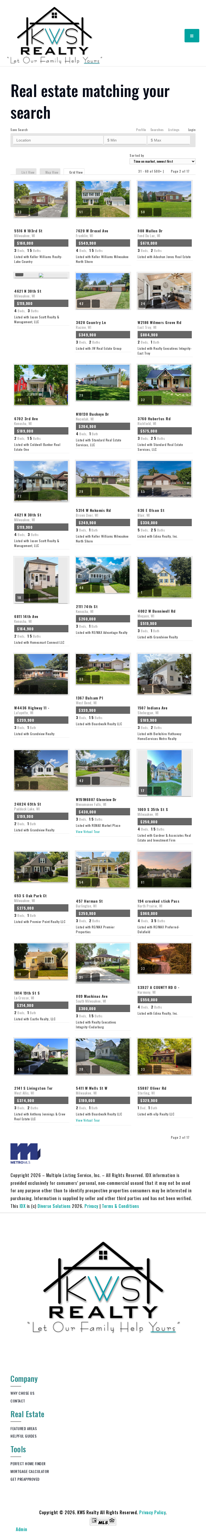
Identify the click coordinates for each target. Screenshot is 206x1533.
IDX (23, 1206)
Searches (157, 130)
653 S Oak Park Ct (30, 898)
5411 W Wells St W (92, 1090)
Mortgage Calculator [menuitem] (29, 1471)
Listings (174, 130)
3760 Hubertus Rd (154, 421)
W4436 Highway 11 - (31, 710)
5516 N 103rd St (28, 233)
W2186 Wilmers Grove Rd (159, 324)
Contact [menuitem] (17, 1401)
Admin (21, 1529)
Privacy (91, 1206)
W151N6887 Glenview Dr (96, 802)
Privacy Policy (152, 1512)
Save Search (19, 130)
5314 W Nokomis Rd (93, 512)
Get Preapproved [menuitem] (25, 1479)
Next (193, 171)
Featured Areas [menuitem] (23, 1428)
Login (192, 130)
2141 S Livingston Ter (33, 1090)
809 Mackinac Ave (92, 998)
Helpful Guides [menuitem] (23, 1436)
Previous (167, 171)
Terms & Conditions (120, 1206)
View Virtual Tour (88, 831)
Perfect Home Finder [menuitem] (28, 1463)
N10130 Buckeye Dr (92, 416)
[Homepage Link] (55, 35)
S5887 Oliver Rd (152, 1090)
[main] (103, 638)
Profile (141, 130)
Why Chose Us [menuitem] (22, 1393)
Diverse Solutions (54, 1206)
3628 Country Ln (91, 324)
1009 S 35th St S (153, 811)
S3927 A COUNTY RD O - (159, 989)
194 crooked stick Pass (158, 903)
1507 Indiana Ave (152, 710)
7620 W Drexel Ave (92, 233)
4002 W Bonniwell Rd (157, 613)
